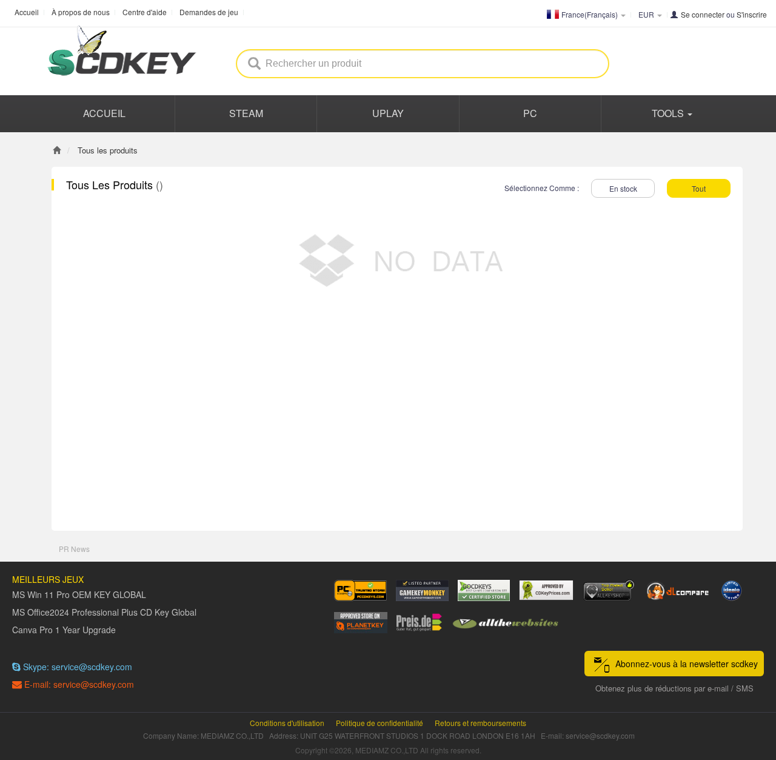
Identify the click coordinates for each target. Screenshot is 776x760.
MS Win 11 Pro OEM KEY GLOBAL (79, 594)
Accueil (27, 12)
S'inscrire (752, 14)
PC (530, 113)
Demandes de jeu (208, 12)
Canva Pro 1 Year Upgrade (64, 630)
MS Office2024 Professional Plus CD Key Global (104, 612)
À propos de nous (81, 12)
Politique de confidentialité (379, 723)
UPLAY (388, 113)
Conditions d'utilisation (287, 723)
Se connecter (702, 14)
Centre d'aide (144, 12)
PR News (74, 548)
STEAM (246, 113)
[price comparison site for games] (609, 590)
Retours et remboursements (480, 723)
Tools (669, 113)
